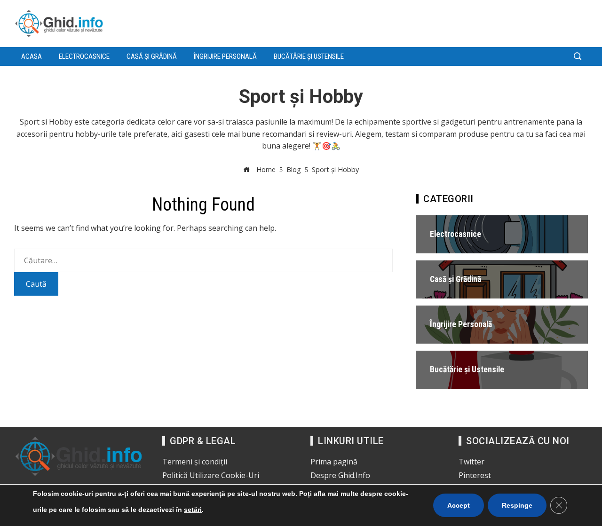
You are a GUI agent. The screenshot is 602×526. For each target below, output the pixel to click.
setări (193, 509)
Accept (458, 505)
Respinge (517, 505)
